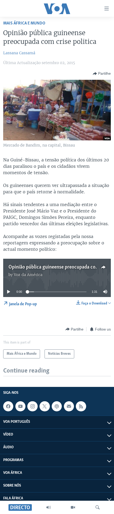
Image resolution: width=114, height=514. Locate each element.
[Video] (73, 507)
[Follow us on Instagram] (32, 406)
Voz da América (28, 274)
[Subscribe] (69, 406)
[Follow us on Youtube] (20, 406)
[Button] (102, 73)
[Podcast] (57, 406)
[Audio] (48, 507)
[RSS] (81, 406)
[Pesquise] (98, 507)
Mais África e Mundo (24, 23)
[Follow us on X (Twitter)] (45, 406)
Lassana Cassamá (19, 53)
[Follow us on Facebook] (8, 406)
